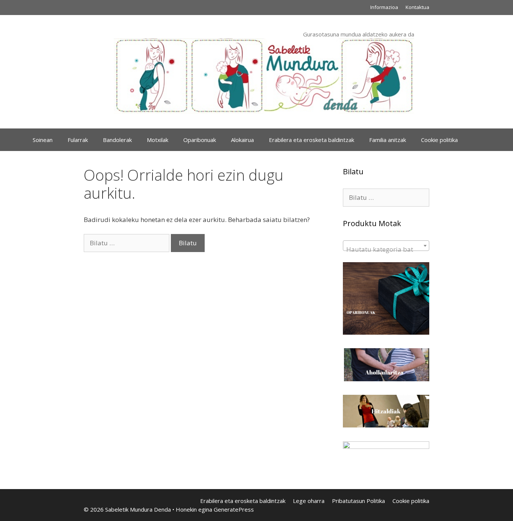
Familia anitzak (387, 139)
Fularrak (78, 139)
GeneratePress (234, 509)
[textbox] (386, 249)
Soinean (43, 139)
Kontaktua (417, 7)
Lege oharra (308, 500)
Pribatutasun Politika (358, 500)
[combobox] (386, 245)
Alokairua (242, 139)
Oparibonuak (199, 139)
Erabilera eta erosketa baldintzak (311, 139)
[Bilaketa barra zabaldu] (476, 139)
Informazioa (384, 7)
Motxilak (157, 139)
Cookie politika (439, 139)
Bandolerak (117, 139)
